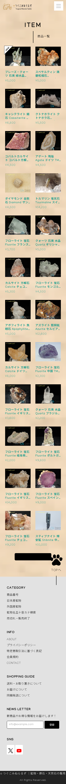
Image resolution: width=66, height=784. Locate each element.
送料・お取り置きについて (24, 684)
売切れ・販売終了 (18, 619)
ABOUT (12, 639)
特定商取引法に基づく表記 (24, 651)
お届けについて (17, 690)
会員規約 (13, 657)
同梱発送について (18, 696)
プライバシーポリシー (21, 645)
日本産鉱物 (14, 601)
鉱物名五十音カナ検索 (21, 613)
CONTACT (14, 663)
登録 (52, 725)
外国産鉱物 (14, 607)
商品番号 (13, 595)
